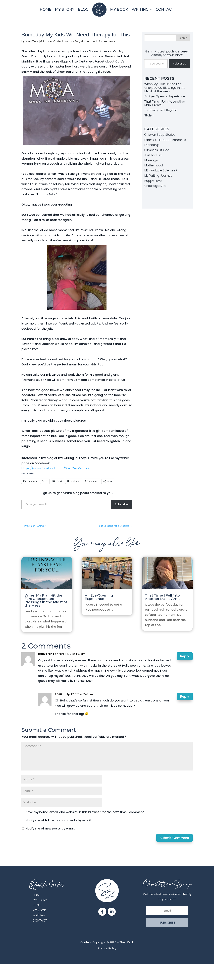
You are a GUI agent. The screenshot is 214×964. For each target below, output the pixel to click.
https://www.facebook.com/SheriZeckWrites (55, 468)
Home (45, 9)
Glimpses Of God (51, 41)
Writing (140, 9)
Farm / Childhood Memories (165, 140)
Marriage (151, 160)
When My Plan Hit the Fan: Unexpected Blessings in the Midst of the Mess (164, 87)
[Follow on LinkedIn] (112, 912)
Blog (83, 9)
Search (183, 38)
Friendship (151, 145)
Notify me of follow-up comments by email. (58, 820)
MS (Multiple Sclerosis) (160, 170)
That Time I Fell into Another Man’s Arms (164, 103)
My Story (64, 9)
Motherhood (89, 41)
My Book (119, 9)
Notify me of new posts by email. (50, 828)
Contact (165, 9)
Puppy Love (153, 181)
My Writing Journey (158, 175)
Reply (184, 656)
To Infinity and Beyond (160, 110)
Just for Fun (71, 41)
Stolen (148, 115)
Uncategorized (155, 186)
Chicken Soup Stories (159, 135)
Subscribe (121, 504)
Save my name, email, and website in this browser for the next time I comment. (85, 812)
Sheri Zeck (31, 41)
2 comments (107, 41)
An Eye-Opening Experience (164, 96)
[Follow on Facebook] (102, 912)
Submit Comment (174, 838)
